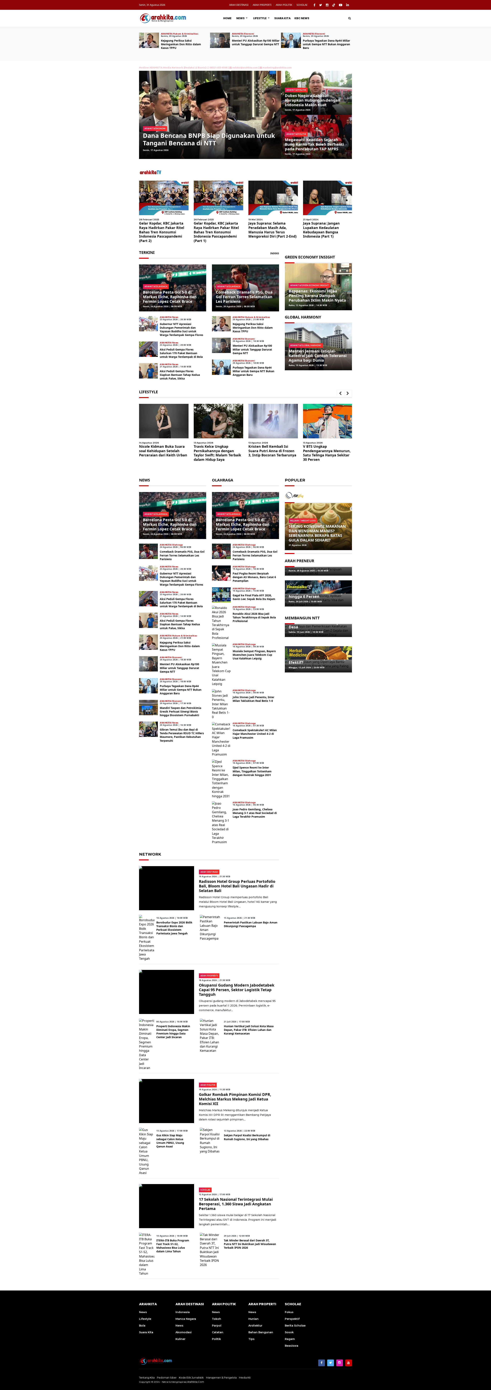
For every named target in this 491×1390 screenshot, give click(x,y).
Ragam (290, 1339)
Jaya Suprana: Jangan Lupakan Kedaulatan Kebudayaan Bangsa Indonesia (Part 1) (321, 230)
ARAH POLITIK (284, 5)
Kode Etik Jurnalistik (191, 1377)
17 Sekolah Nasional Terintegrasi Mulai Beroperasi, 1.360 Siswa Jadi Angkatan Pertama (236, 1204)
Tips (251, 1339)
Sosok (289, 1332)
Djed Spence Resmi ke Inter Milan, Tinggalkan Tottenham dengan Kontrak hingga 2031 (252, 771)
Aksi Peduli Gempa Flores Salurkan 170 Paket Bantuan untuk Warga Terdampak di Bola (184, 44)
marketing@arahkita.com (277, 67)
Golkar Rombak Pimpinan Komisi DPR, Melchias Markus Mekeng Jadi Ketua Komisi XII (235, 1099)
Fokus (289, 1312)
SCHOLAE (302, 5)
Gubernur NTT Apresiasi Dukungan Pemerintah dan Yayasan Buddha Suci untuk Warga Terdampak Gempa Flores (181, 329)
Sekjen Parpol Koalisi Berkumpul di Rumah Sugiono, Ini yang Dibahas (247, 1137)
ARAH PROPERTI (262, 5)
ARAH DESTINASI (238, 5)
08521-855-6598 (218, 67)
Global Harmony (303, 317)
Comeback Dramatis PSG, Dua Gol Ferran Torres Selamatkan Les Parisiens (244, 297)
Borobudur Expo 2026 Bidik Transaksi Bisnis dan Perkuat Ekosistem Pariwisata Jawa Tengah (174, 928)
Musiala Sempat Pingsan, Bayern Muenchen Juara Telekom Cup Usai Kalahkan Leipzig (254, 654)
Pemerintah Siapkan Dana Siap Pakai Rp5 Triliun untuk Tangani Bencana (205, 139)
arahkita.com (195, 1381)
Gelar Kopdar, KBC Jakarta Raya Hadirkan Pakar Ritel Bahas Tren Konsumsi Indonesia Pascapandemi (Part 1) (216, 232)
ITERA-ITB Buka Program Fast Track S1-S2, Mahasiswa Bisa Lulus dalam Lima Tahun (172, 1246)
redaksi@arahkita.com (245, 67)
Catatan (217, 1332)
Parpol (216, 1325)
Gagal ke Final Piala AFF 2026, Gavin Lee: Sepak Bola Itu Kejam (254, 597)
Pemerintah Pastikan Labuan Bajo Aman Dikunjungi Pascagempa (250, 924)
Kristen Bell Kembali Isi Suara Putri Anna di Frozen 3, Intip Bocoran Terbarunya (163, 450)
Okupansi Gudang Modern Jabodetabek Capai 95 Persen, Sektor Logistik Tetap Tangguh (236, 990)
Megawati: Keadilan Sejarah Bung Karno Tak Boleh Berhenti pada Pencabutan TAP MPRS (314, 144)
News (240, 18)
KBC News (301, 18)
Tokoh (216, 1319)
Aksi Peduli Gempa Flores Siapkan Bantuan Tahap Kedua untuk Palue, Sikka (255, 41)
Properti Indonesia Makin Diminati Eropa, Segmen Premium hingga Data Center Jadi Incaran (173, 1031)
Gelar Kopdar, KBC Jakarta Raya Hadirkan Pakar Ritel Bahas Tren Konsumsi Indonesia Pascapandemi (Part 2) (161, 232)
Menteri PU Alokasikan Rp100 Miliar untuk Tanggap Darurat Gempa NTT (252, 349)
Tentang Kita (147, 1377)
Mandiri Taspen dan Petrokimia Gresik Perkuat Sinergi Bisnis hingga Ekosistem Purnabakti (180, 711)
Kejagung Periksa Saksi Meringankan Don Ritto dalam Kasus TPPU (323, 44)
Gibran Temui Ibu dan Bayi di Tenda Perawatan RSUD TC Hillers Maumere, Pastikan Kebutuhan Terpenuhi (182, 735)
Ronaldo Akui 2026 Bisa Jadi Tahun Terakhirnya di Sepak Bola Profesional (254, 617)
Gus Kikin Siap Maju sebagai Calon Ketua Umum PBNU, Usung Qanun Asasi (170, 1140)
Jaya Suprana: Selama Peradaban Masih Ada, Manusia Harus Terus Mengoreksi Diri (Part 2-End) (272, 230)
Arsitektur (255, 1325)
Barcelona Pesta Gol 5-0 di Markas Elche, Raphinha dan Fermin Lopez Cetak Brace (170, 297)
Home (227, 18)
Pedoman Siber (167, 1377)
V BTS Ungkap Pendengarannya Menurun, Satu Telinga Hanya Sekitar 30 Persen (217, 453)
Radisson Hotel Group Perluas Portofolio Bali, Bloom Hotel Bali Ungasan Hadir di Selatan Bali (237, 886)
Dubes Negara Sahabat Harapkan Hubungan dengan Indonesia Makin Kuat (312, 100)
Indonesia (182, 1312)
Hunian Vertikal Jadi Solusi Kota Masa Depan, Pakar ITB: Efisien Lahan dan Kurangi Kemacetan (249, 1029)
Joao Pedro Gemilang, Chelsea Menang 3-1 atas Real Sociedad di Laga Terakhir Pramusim (255, 812)
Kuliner (180, 1339)
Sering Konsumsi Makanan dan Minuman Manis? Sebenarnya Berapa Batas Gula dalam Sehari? (317, 533)
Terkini (147, 252)
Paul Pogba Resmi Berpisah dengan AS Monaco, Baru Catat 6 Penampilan (254, 577)
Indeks (274, 253)
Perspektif (292, 1319)
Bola (142, 1325)
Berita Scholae (295, 1325)
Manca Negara (185, 1319)
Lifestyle (260, 18)
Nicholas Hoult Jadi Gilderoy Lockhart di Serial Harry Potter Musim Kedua (272, 450)
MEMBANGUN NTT (302, 618)
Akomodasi (183, 1332)
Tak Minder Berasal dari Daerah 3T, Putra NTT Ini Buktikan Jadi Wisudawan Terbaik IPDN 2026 (250, 1244)
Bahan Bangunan (260, 1332)
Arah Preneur (299, 560)
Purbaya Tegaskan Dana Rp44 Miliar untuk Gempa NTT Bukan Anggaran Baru (253, 371)
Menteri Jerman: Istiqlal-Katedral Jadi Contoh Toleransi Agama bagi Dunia (318, 355)
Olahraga (222, 480)
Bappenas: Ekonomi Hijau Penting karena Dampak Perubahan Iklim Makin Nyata (317, 295)
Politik (216, 1339)
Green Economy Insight (310, 257)
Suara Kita (282, 18)
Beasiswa (291, 1345)
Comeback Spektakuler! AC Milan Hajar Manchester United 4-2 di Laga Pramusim (255, 733)
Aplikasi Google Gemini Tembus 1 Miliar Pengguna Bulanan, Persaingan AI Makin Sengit (325, 453)
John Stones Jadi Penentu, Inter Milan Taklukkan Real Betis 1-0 (253, 699)
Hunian (253, 1319)
